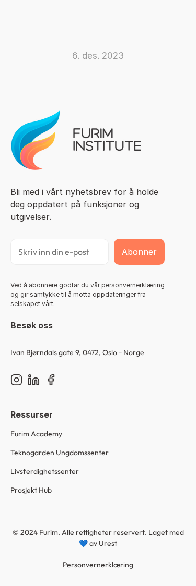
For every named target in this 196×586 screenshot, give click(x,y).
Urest (108, 543)
